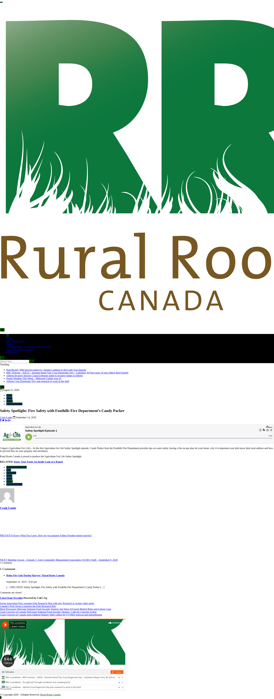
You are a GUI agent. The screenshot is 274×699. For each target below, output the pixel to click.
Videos (9, 344)
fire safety (11, 473)
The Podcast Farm (15, 341)
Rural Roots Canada (50, 694)
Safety (9, 401)
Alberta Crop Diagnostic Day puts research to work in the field (37, 381)
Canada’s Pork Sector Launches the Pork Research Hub (28, 606)
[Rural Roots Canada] (7, 335)
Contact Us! (12, 352)
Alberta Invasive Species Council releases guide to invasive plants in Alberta (44, 375)
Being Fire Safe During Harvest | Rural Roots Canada (35, 575)
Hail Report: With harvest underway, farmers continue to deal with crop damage (46, 370)
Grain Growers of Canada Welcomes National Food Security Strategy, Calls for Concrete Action (48, 612)
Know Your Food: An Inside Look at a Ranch (38, 461)
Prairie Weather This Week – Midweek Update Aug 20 (33, 378)
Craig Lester (6, 417)
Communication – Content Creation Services (28, 346)
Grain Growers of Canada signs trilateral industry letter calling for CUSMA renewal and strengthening (51, 614)
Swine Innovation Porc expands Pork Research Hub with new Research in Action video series (47, 603)
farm (8, 470)
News (9, 338)
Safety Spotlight (14, 404)
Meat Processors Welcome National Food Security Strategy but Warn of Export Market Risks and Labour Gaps (55, 609)
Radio (9, 398)
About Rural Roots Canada (20, 349)
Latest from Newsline (11, 598)
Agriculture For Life (16, 467)
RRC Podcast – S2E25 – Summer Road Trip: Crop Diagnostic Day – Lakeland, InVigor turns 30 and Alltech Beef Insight (67, 372)
